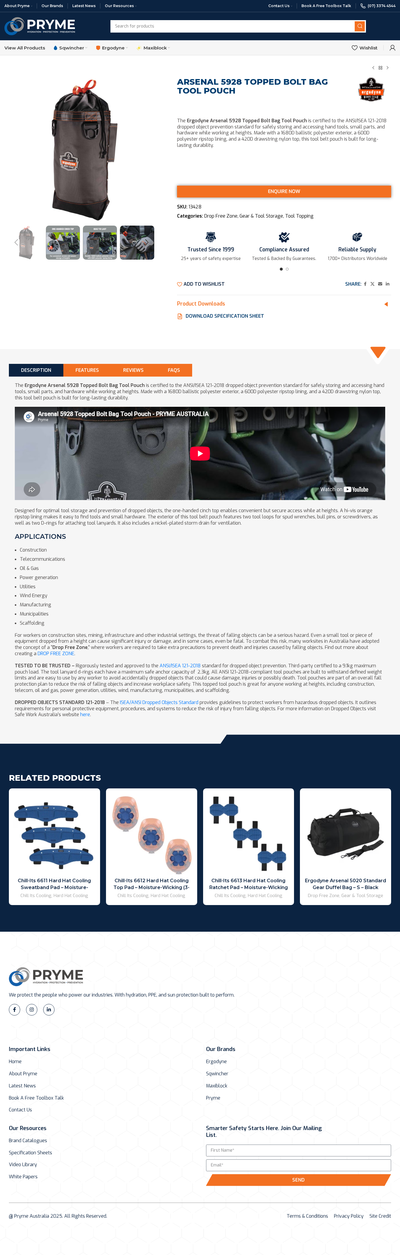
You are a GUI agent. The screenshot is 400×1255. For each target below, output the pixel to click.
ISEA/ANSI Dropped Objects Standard (159, 702)
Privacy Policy (349, 1216)
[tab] (36, 370)
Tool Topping (299, 216)
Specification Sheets (30, 1153)
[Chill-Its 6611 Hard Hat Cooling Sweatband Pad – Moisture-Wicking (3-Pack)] (54, 834)
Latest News (22, 1086)
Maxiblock (216, 1086)
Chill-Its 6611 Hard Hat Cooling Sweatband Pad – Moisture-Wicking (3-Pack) (54, 887)
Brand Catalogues (28, 1141)
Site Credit (380, 1216)
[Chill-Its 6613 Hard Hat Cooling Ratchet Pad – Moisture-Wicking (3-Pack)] (249, 834)
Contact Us (20, 1110)
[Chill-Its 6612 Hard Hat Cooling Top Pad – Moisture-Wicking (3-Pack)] (151, 834)
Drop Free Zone (220, 216)
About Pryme (23, 1074)
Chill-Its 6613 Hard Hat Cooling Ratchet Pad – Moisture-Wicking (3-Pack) (248, 887)
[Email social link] (380, 284)
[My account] (393, 48)
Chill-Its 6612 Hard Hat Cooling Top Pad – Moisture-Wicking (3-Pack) (151, 887)
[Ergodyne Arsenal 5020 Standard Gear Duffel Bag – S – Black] (345, 834)
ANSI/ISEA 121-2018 (180, 666)
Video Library (23, 1165)
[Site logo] (39, 26)
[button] (16, 242)
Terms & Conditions (307, 1216)
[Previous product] (373, 67)
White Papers (23, 1177)
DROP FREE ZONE (56, 653)
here (85, 714)
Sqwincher (217, 1074)
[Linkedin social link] (387, 284)
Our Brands (220, 1049)
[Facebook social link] (365, 284)
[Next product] (387, 67)
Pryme (213, 1098)
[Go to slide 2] (287, 271)
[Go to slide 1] (281, 271)
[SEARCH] (360, 26)
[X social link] (372, 284)
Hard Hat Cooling (71, 896)
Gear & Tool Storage (261, 216)
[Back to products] (380, 67)
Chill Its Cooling (36, 896)
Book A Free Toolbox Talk (36, 1098)
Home (15, 1062)
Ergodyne (216, 1062)
